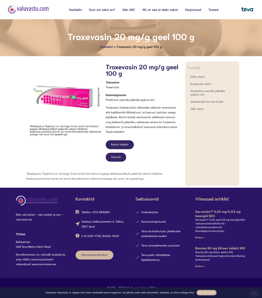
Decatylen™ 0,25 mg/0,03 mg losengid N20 (218, 213)
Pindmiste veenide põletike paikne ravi (208, 92)
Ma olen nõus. (206, 292)
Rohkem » (200, 237)
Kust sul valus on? (102, 9)
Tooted (213, 9)
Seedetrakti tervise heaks (207, 101)
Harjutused (193, 9)
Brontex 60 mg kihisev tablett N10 (220, 248)
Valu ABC (128, 9)
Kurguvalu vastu (201, 83)
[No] (254, 294)
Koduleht (75, 9)
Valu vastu (197, 108)
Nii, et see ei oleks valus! (160, 9)
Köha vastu (198, 76)
